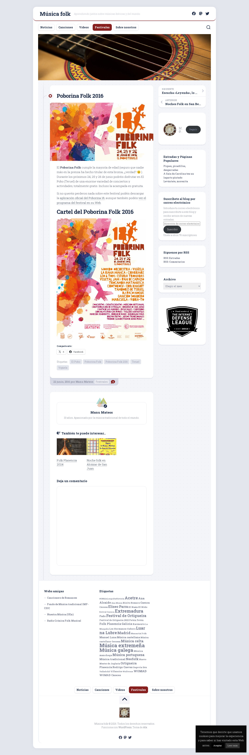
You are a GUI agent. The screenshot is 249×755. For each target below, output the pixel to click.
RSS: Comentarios (174, 261)
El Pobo (75, 361)
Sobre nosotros (126, 27)
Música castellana (128, 637)
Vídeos (84, 27)
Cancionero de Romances (62, 597)
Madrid (123, 633)
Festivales (102, 27)
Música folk (55, 13)
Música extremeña (122, 645)
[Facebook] (194, 13)
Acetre (131, 597)
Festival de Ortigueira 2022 (114, 620)
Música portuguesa (128, 655)
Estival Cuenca (106, 612)
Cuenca (145, 602)
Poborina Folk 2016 (117, 361)
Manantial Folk (139, 633)
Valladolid (104, 671)
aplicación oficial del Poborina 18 (82, 198)
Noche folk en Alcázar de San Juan (97, 464)
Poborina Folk (93, 361)
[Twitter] (207, 13)
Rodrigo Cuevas (122, 667)
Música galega (116, 650)
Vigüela (62, 367)
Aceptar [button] (217, 745)
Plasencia (105, 667)
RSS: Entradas (171, 258)
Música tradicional (112, 659)
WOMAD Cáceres (110, 675)
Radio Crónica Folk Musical (64, 620)
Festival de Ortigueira (126, 615)
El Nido (142, 607)
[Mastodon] (200, 13)
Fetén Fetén (136, 620)
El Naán (133, 607)
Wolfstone (128, 671)
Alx (145, 727)
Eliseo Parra (118, 606)
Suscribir (172, 229)
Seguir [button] (193, 129)
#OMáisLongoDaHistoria (111, 599)
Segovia (137, 667)
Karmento (139, 624)
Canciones (65, 27)
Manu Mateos (84, 381)
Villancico (116, 671)
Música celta (132, 641)
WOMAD (140, 671)
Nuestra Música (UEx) (60, 614)
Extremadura (129, 611)
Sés (145, 667)
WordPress (125, 727)
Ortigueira (129, 663)
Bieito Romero (131, 602)
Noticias (46, 27)
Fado (102, 616)
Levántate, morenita (175, 181)
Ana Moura (116, 603)
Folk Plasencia (110, 624)
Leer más (232, 745)
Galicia (127, 624)
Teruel (135, 361)
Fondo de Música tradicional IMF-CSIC (66, 606)
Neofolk (132, 659)
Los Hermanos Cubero (122, 628)
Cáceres (103, 607)
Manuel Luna (107, 637)
